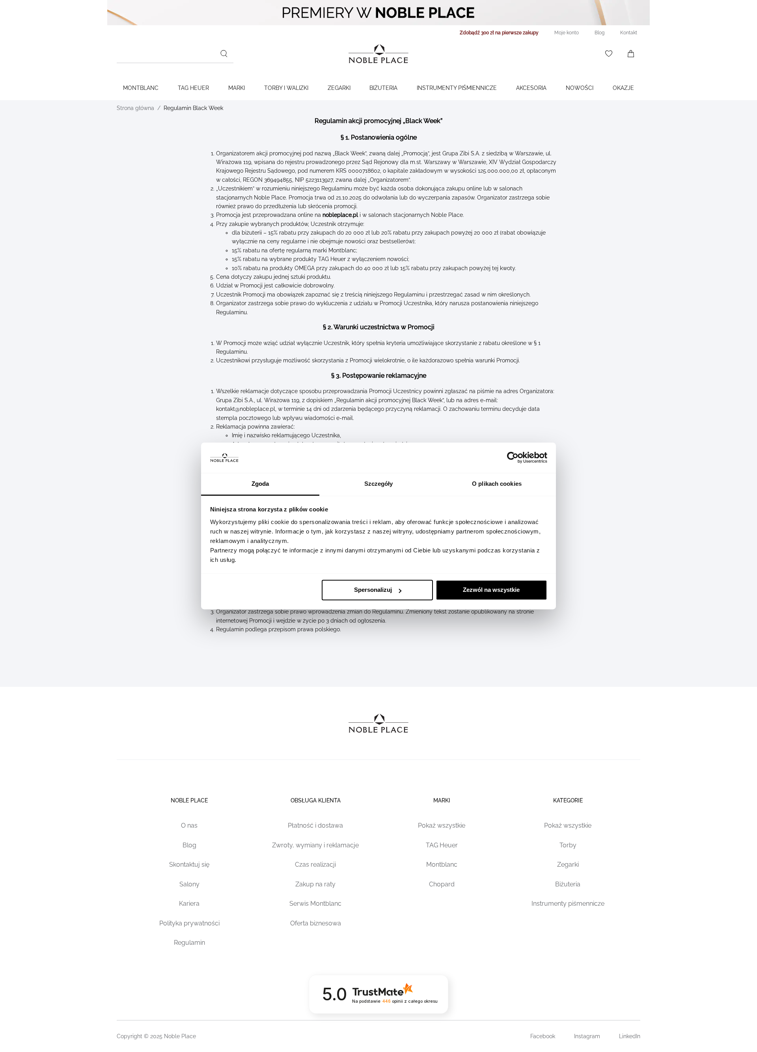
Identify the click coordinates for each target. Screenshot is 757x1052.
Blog (189, 845)
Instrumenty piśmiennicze (457, 88)
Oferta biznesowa (315, 923)
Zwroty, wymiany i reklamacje (315, 845)
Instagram (587, 1036)
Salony (189, 884)
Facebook (542, 1036)
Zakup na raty (315, 884)
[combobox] (175, 53)
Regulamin (189, 942)
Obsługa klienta (316, 800)
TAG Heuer (193, 88)
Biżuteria (383, 88)
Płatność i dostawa (315, 825)
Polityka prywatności (189, 923)
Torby (567, 845)
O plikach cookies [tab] (497, 483)
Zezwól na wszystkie (491, 590)
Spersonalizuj (373, 590)
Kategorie (568, 800)
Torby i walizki (286, 88)
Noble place (189, 800)
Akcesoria (531, 88)
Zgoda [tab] (260, 483)
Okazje (623, 88)
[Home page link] (378, 53)
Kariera (189, 903)
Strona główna (135, 108)
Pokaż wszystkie (441, 825)
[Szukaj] (223, 54)
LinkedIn (629, 1036)
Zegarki (339, 88)
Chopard (442, 884)
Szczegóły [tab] (378, 483)
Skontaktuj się (189, 864)
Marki (236, 88)
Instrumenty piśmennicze (567, 903)
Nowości (579, 88)
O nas (189, 825)
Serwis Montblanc (315, 903)
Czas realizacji (315, 864)
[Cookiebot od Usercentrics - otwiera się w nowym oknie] (512, 458)
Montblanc (140, 88)
